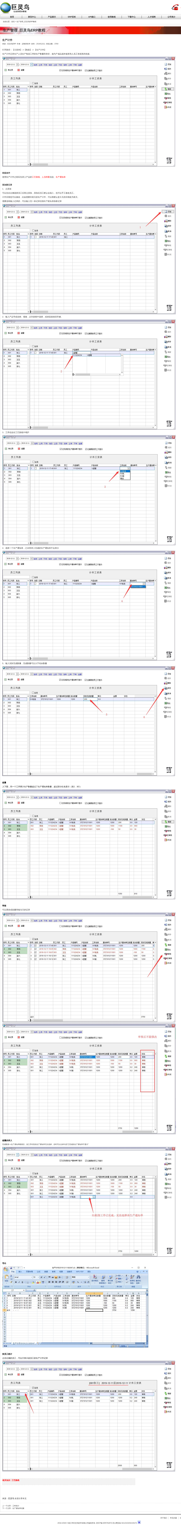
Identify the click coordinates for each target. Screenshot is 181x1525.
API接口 (91, 17)
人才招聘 (152, 17)
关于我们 (163, 1518)
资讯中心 (32, 17)
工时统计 (15, 1506)
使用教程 (112, 17)
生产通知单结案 (18, 1508)
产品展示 (52, 17)
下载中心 (132, 17)
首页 (12, 17)
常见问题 (173, 1518)
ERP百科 (72, 17)
